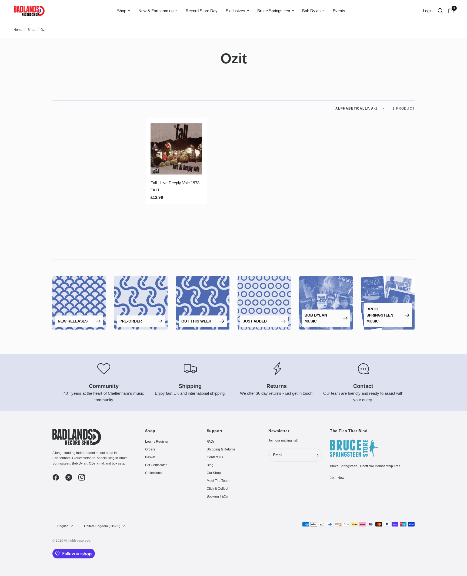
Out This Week (196, 321)
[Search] (440, 11)
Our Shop (214, 473)
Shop (121, 10)
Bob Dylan (311, 10)
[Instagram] (84, 477)
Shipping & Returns (221, 449)
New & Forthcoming (156, 10)
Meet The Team (218, 481)
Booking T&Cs (217, 496)
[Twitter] (71, 477)
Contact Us (215, 457)
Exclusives (235, 10)
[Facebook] (58, 477)
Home (18, 30)
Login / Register (156, 441)
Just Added (255, 321)
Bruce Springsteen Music (379, 315)
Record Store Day (202, 10)
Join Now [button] (337, 478)
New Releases (73, 321)
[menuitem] (123, 11)
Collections (153, 473)
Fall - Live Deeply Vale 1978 (175, 182)
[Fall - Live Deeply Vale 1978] (176, 149)
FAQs (211, 441)
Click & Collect (217, 489)
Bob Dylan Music (316, 318)
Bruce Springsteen (273, 10)
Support (215, 431)
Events (339, 10)
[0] (449, 11)
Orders (150, 449)
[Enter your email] (316, 455)
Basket (150, 457)
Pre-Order (130, 321)
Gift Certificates (156, 465)
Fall (156, 190)
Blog (210, 465)
